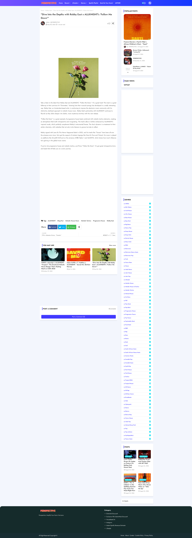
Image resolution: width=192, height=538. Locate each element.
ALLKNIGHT (52, 221)
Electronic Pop (138, 255)
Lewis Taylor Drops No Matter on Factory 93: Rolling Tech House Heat (129, 463)
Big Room (138, 224)
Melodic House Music (72, 221)
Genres (83, 3)
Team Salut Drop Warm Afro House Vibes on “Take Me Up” (144, 486)
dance (138, 408)
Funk (138, 259)
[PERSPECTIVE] (128, 60)
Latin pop (138, 276)
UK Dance (137, 387)
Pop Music (138, 304)
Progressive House (99, 221)
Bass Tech (137, 221)
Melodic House (138, 283)
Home (61, 3)
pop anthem (137, 432)
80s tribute (137, 207)
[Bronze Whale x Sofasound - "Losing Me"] (128, 52)
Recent (67, 3)
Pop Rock (138, 307)
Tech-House (137, 373)
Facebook (53, 227)
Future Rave (138, 262)
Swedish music (137, 363)
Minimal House (138, 294)
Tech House (138, 370)
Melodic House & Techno (137, 287)
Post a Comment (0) (78, 317)
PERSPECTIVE (137, 58)
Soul (137, 345)
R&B (137, 328)
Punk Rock (137, 325)
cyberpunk (137, 404)
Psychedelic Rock (137, 321)
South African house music (137, 352)
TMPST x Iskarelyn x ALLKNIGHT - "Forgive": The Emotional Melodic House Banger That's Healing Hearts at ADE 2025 (53, 266)
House (138, 266)
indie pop (138, 422)
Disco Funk (137, 242)
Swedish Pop (137, 359)
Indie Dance (138, 269)
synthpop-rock (137, 435)
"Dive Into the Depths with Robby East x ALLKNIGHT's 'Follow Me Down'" (103, 265)
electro (138, 411)
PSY (137, 300)
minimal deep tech (137, 425)
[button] (150, 3)
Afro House (138, 214)
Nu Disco (137, 297)
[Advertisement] (80, 42)
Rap (137, 332)
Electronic (138, 249)
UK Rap (137, 390)
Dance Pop (138, 228)
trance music (137, 439)
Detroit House (137, 238)
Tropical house (138, 383)
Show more (112, 245)
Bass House (138, 217)
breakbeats (137, 397)
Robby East (49, 10)
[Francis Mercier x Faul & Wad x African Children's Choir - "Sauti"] (137, 27)
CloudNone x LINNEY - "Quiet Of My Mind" (142, 67)
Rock (137, 342)
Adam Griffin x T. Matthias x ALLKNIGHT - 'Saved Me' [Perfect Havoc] (78, 265)
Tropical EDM (137, 380)
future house (138, 418)
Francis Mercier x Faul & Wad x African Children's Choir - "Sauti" (136, 43)
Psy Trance (137, 318)
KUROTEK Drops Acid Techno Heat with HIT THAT (144, 461)
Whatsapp (72, 227)
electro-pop (138, 415)
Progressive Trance (137, 314)
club (137, 401)
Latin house (138, 273)
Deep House (138, 231)
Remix (138, 338)
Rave (137, 335)
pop (137, 428)
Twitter (63, 227)
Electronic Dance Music (138, 252)
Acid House (138, 210)
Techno (138, 377)
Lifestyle (75, 3)
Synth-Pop (137, 366)
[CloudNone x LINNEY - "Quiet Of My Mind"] (128, 69)
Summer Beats (137, 356)
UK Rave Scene (137, 394)
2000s (137, 204)
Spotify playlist (93, 3)
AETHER (117, 3)
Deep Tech (137, 235)
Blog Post (60, 221)
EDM (138, 245)
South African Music (137, 349)
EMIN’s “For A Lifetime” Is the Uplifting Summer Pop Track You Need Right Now (130, 487)
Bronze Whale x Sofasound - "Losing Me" (141, 51)
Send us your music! (106, 3)
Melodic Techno (86, 221)
